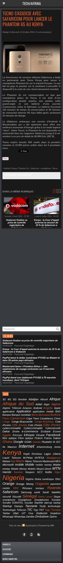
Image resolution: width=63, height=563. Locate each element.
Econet (57, 431)
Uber (16, 513)
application (8, 411)
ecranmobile (8, 554)
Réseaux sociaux (33, 488)
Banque (6, 415)
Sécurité (16, 496)
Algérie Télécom (11, 408)
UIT (24, 513)
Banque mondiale (21, 415)
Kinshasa (37, 454)
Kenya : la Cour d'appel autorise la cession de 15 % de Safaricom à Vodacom (46, 222)
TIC (29, 510)
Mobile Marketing (10, 558)
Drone (15, 431)
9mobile (22, 399)
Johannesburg (44, 447)
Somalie (56, 500)
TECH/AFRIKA (31, 3)
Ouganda (42, 484)
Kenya (14, 168)
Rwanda (54, 488)
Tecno (54, 168)
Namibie (18, 472)
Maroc (20, 461)
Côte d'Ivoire (19, 425)
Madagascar (53, 457)
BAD (58, 411)
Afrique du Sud (18, 403)
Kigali (26, 454)
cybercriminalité (11, 428)
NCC (40, 472)
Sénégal (29, 496)
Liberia (57, 453)
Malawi (6, 461)
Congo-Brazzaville (22, 421)
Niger (58, 472)
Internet (26, 446)
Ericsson (17, 435)
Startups (18, 506)
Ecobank (45, 431)
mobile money (44, 464)
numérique (48, 479)
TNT (41, 510)
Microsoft (8, 464)
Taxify (42, 506)
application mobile (43, 411)
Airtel (38, 404)
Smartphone (24, 500)
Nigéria (29, 479)
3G (4, 399)
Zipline (53, 516)
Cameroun (17, 418)
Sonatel (6, 502)
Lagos (47, 453)
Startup (7, 506)
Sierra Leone (45, 496)
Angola (48, 408)
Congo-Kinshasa (44, 421)
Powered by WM (46, 525)
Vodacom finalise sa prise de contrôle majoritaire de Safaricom (16, 222)
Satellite (56, 492)
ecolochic (7, 549)
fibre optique (9, 438)
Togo (47, 510)
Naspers (30, 472)
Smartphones (41, 499)
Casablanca (46, 418)
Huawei (47, 441)
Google (18, 441)
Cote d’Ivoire (35, 425)
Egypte (6, 435)
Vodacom (41, 513)
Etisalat (40, 435)
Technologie (9, 510)
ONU (58, 479)
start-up (48, 502)
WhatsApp (19, 516)
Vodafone (55, 513)
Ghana (7, 442)
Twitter (6, 513)
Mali (13, 461)
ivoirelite (7, 544)
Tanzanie (31, 506)
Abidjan (34, 399)
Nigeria (13, 477)
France (48, 438)
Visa (30, 513)
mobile (19, 464)
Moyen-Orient (44, 468)
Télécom (21, 510)
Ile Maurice (9, 446)
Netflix (48, 472)
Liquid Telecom (11, 457)
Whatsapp (7, 516)
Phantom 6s (23, 168)
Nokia (38, 479)
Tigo (35, 510)
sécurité (6, 496)
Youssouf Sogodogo (18, 175)
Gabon (57, 438)
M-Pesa (28, 457)
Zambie (30, 516)
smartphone (46, 168)
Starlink (38, 502)
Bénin (35, 415)
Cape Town (32, 418)
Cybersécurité (53, 428)
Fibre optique (25, 438)
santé (37, 492)
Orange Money (25, 484)
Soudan (28, 502)
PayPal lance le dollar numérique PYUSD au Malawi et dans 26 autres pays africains (31, 359)
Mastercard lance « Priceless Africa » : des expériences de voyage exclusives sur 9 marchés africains (28, 369)
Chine (57, 418)
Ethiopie (29, 435)
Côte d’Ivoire (52, 425)
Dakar (6, 431)
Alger (47, 404)
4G (9, 399)
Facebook (53, 435)
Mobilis (32, 468)
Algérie (56, 404)
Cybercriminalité (33, 428)
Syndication (31, 525)
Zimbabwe (42, 516)
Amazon (27, 408)
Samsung (26, 492)
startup (57, 502)
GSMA (27, 442)
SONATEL (17, 502)
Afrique (55, 399)
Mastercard (49, 461)
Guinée (37, 442)
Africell (44, 399)
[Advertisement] (24, 278)
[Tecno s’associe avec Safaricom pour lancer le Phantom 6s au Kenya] (31, 42)
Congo (6, 421)
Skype (57, 496)
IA (54, 441)
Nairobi (6, 472)
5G (15, 399)
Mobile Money (19, 468)
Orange (8, 484)
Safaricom (34, 168)
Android (7, 168)
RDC (16, 488)
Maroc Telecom (33, 461)
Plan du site (14, 525)
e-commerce (30, 431)
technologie (54, 506)
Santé (46, 492)
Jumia (57, 447)
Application (23, 411)
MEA (58, 461)
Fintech (39, 438)
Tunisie (56, 509)
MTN (56, 468)
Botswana (44, 414)
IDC (58, 442)
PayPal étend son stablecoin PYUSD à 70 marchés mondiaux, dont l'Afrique (29, 378)
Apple (57, 408)
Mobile (29, 464)
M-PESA (39, 457)
